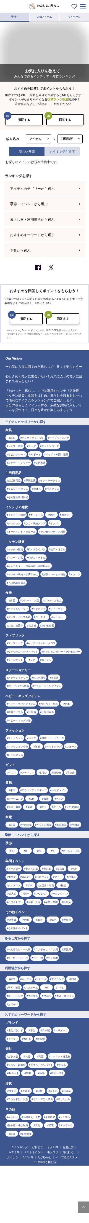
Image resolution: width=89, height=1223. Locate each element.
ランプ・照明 (15, 949)
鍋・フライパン (36, 1053)
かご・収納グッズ (35, 1027)
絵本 (67, 1207)
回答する (65, 119)
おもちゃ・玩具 (49, 1207)
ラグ (32, 1163)
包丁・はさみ (57, 1053)
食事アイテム (15, 1215)
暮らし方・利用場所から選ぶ (32, 722)
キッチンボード (50, 949)
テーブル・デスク (59, 941)
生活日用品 (14, 984)
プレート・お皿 (30, 1104)
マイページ (74, 16)
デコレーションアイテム (47, 1189)
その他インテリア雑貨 (52, 1035)
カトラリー (59, 1120)
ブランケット (15, 1163)
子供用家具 (48, 1215)
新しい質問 (27, 151)
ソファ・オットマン (33, 941)
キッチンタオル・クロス (41, 1146)
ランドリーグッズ (50, 984)
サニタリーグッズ (18, 992)
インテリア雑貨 (17, 1018)
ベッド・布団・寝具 (57, 958)
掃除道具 (30, 984)
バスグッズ (53, 992)
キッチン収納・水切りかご (23, 1078)
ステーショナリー (18, 1181)
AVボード (35, 958)
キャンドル (36, 1018)
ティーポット (57, 1112)
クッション (14, 1027)
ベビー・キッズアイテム (22, 1207)
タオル (37, 992)
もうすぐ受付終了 (62, 151)
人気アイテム (44, 16)
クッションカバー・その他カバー (62, 1155)
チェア (32, 949)
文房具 (54, 1181)
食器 (12, 1104)
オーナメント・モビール (22, 1035)
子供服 (32, 1215)
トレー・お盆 (15, 1061)
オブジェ (55, 1027)
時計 (52, 1018)
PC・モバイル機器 (18, 1189)
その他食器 (48, 1129)
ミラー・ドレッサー (19, 966)
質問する (24, 119)
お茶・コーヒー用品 (54, 1078)
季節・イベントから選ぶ (29, 707)
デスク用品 (39, 1181)
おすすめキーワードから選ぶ (32, 738)
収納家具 (40, 966)
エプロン (75, 1078)
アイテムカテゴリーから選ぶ (32, 692)
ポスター (66, 1018)
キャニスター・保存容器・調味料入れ (29, 1069)
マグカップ (39, 1112)
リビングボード (17, 958)
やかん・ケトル (36, 1061)
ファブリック (15, 1146)
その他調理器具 (17, 1086)
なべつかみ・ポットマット (23, 1155)
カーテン (47, 1163)
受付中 (14, 16)
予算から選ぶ (20, 753)
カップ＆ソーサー (18, 1112)
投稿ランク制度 (57, 99)
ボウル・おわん (53, 1104)
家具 (12, 941)
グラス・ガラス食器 (19, 1120)
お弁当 (32, 1129)
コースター (41, 1120)
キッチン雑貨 (15, 1053)
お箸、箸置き (15, 1129)
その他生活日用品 (18, 1001)
